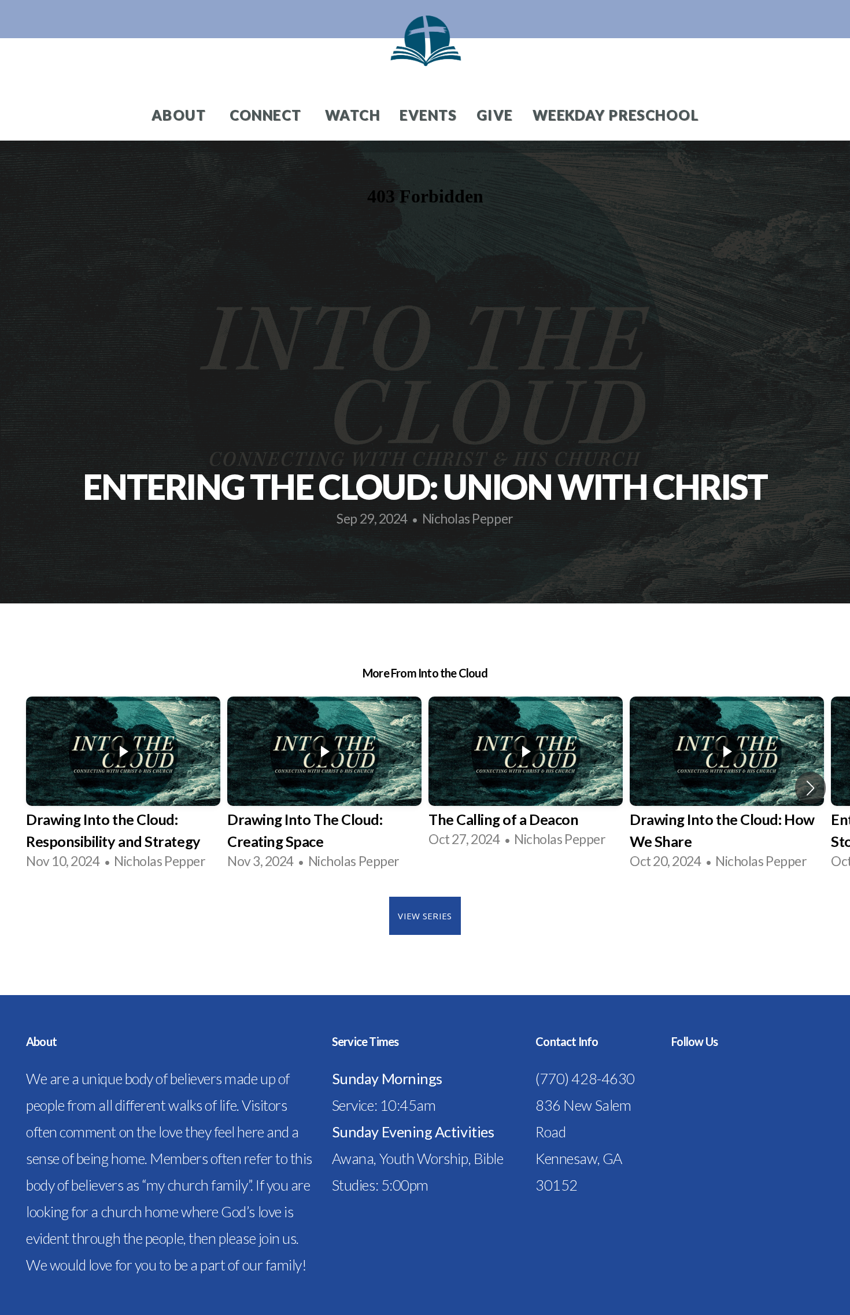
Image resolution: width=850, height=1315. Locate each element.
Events (428, 114)
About (180, 114)
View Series (425, 916)
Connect (268, 114)
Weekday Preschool (616, 114)
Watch (352, 114)
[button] (810, 788)
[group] (123, 788)
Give (494, 114)
